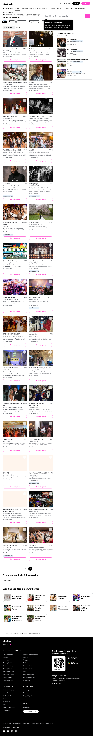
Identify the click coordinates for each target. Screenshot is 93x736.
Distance (11, 22)
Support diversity (34, 22)
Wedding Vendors (9, 634)
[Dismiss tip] (70, 22)
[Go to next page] (40, 569)
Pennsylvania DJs (8, 12)
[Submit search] (87, 16)
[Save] (24, 33)
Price (4, 22)
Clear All (18, 27)
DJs (16, 634)
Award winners (22, 22)
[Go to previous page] (16, 569)
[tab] (12, 45)
